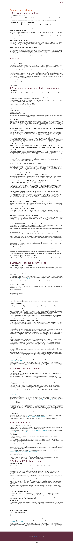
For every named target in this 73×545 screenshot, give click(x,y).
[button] (69, 542)
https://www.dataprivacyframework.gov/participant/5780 (48, 399)
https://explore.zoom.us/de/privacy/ (54, 518)
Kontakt (43, 536)
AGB (39, 536)
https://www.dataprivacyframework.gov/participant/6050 (48, 365)
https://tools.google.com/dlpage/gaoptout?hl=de (37, 416)
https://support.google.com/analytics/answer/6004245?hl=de (21, 419)
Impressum (31, 536)
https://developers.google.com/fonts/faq (39, 430)
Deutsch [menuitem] (37, 542)
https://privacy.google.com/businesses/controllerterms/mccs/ (21, 394)
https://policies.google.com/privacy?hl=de (21, 431)
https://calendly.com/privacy (15, 346)
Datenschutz (36, 536)
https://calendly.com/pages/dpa (16, 360)
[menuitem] (36, 542)
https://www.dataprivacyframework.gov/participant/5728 (48, 526)
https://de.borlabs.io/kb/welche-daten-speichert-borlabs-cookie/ (31, 278)
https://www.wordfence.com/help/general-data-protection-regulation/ (23, 451)
